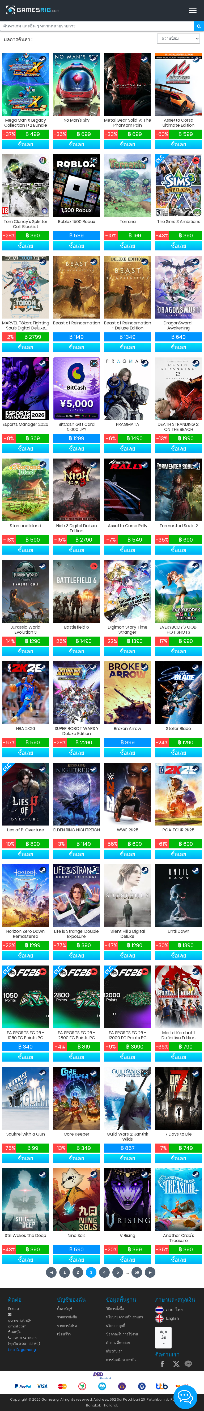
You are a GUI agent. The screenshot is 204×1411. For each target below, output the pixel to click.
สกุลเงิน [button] (163, 1334)
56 (137, 1272)
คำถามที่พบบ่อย (118, 1342)
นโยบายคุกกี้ (115, 1325)
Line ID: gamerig (22, 1349)
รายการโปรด (67, 1325)
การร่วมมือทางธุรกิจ (121, 1359)
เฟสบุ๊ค (15, 1332)
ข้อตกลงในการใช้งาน (122, 1334)
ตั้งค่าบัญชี (65, 1308)
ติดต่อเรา (14, 1308)
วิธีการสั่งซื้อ (115, 1308)
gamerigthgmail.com (19, 1323)
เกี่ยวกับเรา (114, 1351)
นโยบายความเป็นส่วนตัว (124, 1317)
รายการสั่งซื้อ (67, 1317)
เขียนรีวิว (64, 1334)
